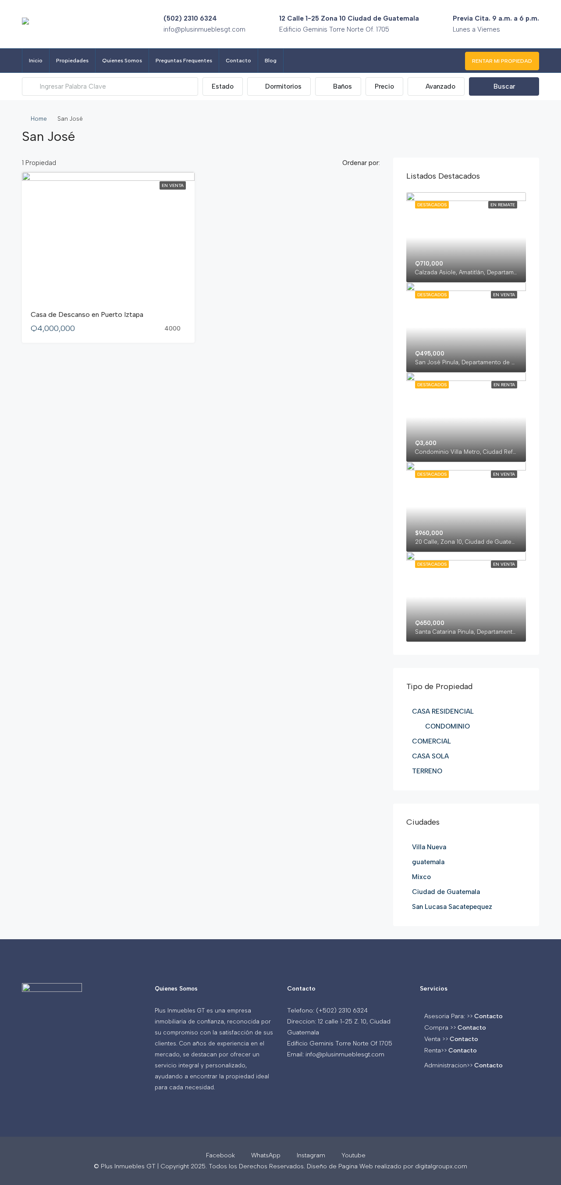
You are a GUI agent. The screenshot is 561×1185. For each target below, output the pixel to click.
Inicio (36, 60)
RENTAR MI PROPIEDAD (502, 61)
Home (39, 118)
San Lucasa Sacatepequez (452, 907)
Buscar (504, 86)
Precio (384, 86)
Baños (341, 86)
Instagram (311, 1155)
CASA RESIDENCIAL (443, 711)
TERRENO (427, 771)
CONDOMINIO (447, 726)
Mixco (421, 877)
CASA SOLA (430, 756)
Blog (271, 60)
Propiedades (72, 60)
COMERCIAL (431, 741)
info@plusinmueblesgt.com (204, 29)
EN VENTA (173, 185)
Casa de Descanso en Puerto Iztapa (87, 314)
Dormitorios (282, 86)
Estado (223, 86)
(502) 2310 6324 (190, 18)
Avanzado (439, 86)
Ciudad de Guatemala (446, 892)
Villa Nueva (429, 847)
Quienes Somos (122, 60)
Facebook (220, 1155)
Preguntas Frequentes (184, 60)
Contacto (238, 60)
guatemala (428, 862)
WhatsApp (265, 1155)
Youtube (353, 1155)
